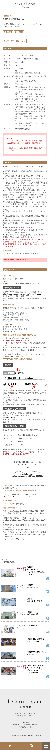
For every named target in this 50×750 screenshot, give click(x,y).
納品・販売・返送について (15, 41)
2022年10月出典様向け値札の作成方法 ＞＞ (20, 359)
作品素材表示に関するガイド (15, 259)
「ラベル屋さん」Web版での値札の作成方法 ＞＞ (22, 490)
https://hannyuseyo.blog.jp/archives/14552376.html (22, 294)
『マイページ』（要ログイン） (15, 539)
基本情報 (8, 32)
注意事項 (19, 32)
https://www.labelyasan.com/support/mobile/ (19, 497)
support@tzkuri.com (10, 417)
